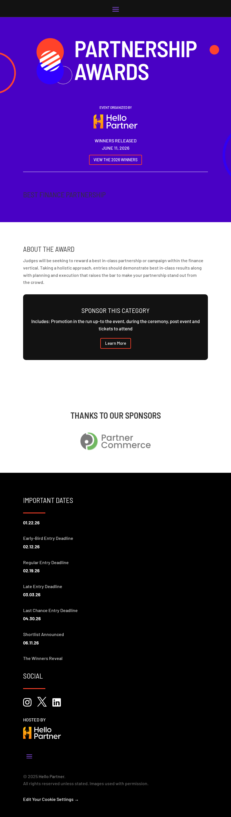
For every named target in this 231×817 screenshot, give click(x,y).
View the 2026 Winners (115, 159)
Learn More (115, 343)
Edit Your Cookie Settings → (51, 799)
